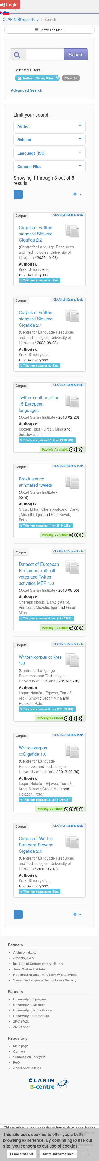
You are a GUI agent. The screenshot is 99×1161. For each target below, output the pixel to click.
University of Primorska (31, 1016)
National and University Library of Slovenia (45, 975)
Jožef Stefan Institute (37, 417)
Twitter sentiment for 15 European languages (39, 403)
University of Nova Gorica (32, 1010)
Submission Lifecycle (29, 1057)
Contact (19, 1051)
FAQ (16, 1062)
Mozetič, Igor (29, 429)
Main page (21, 1046)
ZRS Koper (21, 1027)
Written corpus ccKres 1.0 (40, 660)
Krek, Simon (29, 269)
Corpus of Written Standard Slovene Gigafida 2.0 (36, 844)
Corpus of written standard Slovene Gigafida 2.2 (36, 233)
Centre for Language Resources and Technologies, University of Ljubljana (46, 252)
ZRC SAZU (21, 1021)
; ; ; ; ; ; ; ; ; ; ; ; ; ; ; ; (48, 357)
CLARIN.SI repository (21, 19)
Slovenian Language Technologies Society (44, 980)
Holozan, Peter (31, 703)
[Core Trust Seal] (50, 1104)
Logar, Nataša (30, 692)
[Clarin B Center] (49, 1083)
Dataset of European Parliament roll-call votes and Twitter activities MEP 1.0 (39, 573)
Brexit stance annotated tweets (35, 481)
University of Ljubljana (30, 999)
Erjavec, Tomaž (58, 692)
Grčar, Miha (53, 429)
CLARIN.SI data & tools (68, 214)
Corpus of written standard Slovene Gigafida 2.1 (36, 318)
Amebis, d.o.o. (23, 958)
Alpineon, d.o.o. (24, 953)
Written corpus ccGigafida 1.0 (33, 750)
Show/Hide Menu (51, 29)
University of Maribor (29, 1005)
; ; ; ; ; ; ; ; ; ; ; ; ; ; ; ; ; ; (48, 272)
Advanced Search (27, 90)
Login (12, 5)
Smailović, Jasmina (35, 434)
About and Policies (27, 1068)
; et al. (34, 272)
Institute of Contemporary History (38, 964)
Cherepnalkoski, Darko (60, 509)
